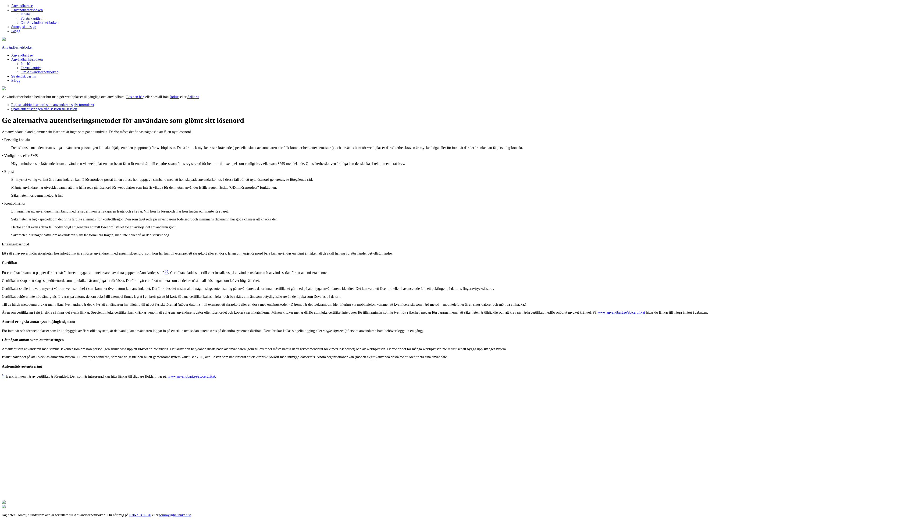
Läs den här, (135, 97)
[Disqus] (448, 440)
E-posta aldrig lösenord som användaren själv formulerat (52, 105)
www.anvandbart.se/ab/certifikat (621, 312)
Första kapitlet (31, 18)
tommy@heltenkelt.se (175, 515)
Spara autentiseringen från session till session (44, 109)
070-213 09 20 (140, 515)
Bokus (174, 97)
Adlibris (193, 97)
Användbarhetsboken (27, 10)
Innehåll (26, 14)
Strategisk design (23, 27)
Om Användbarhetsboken (39, 23)
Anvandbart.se (22, 6)
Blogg (15, 31)
